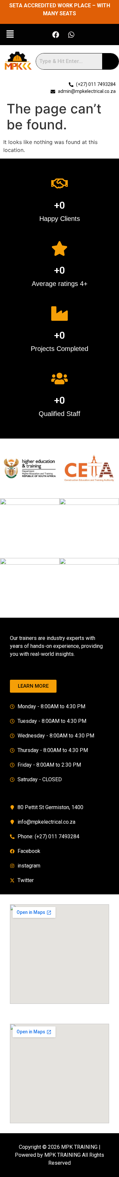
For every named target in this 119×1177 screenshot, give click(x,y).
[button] (10, 34)
